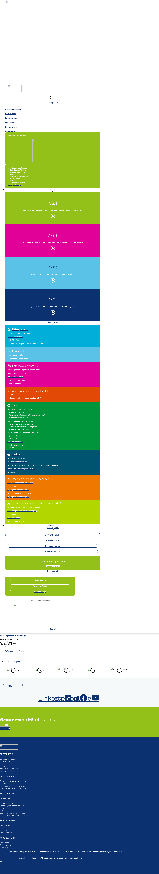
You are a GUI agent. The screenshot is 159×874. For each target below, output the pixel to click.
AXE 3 (52, 267)
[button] (50, 97)
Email (2, 725)
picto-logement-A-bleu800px (13, 635)
